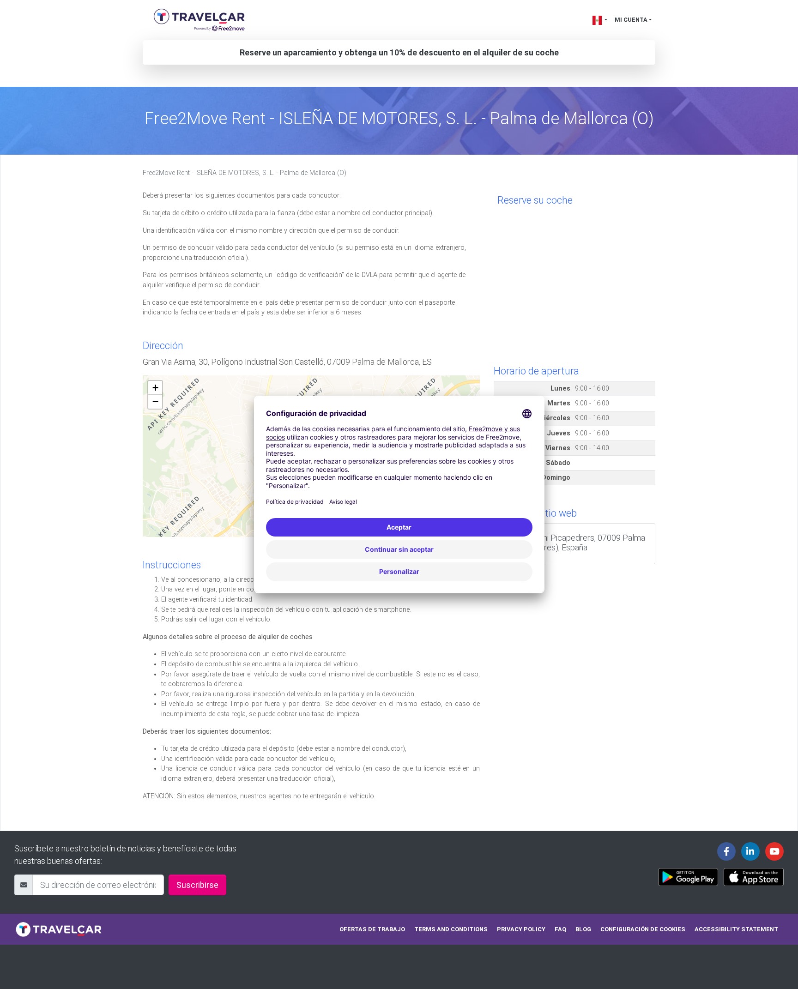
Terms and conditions (451, 929)
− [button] (155, 401)
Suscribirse (197, 885)
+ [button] (155, 387)
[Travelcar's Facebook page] (726, 851)
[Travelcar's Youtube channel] (774, 851)
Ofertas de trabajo (372, 929)
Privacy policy (521, 929)
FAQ (560, 929)
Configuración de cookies (642, 929)
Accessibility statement (736, 929)
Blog (583, 929)
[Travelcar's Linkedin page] (750, 851)
